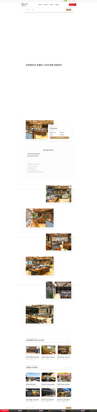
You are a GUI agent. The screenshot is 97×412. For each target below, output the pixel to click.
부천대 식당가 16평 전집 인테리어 (48, 384)
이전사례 (28, 9)
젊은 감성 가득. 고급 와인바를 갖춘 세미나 (64, 399)
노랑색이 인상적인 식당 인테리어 (63, 384)
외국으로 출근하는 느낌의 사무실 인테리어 (64, 357)
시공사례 (39, 4)
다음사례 (33, 9)
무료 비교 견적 (72, 4)
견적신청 (51, 4)
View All (68, 340)
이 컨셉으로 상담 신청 (59, 137)
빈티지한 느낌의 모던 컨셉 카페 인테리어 (48, 399)
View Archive (67, 367)
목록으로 (68, 9)
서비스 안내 (45, 4)
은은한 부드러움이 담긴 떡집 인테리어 (48, 357)
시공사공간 (57, 4)
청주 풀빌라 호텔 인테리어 (31, 384)
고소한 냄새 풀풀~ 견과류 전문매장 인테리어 (33, 399)
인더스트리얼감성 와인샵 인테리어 (32, 357)
